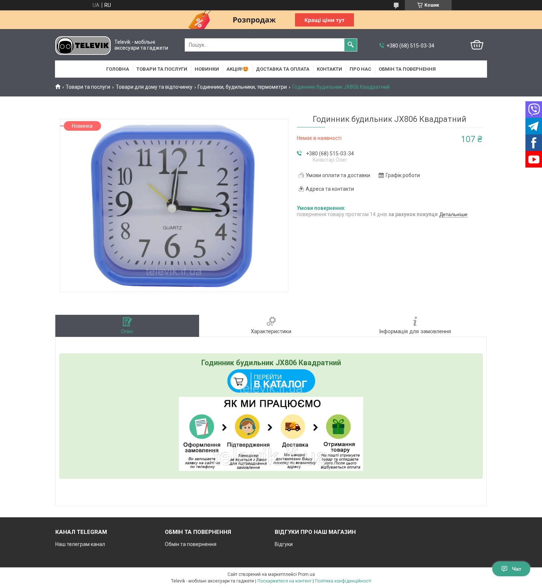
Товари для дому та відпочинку (154, 87)
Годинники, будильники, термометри (242, 87)
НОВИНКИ (207, 69)
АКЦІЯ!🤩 (237, 69)
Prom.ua (306, 574)
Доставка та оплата (282, 69)
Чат (516, 569)
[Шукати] (350, 45)
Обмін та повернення (407, 69)
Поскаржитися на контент (284, 581)
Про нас (360, 69)
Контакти (329, 69)
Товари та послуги (161, 69)
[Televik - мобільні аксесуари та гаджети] (83, 45)
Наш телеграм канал (80, 544)
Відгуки (284, 544)
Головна (117, 69)
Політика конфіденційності (343, 581)
